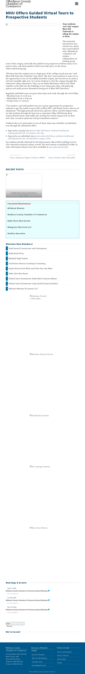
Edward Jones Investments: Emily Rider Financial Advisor (33, 279)
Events (59, 663)
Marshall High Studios (18, 258)
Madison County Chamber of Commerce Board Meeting (27, 591)
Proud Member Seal (39, 665)
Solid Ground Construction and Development (28, 248)
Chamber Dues (37, 662)
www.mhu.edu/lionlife (58, 147)
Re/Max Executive (16, 233)
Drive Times (61, 659)
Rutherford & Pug (16, 253)
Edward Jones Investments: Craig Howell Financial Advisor (33, 284)
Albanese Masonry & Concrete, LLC (23, 289)
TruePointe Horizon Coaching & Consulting (27, 264)
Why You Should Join (39, 658)
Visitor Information (64, 652)
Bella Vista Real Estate (18, 221)
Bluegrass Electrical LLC (19, 227)
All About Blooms (15, 208)
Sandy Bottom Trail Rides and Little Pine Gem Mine (30, 268)
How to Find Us (63, 655)
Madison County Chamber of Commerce (27, 214)
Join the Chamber (38, 655)
